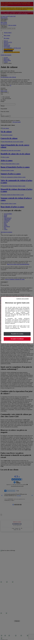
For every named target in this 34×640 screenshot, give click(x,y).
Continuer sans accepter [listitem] (22, 298)
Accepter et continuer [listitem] (17, 339)
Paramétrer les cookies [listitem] (17, 333)
